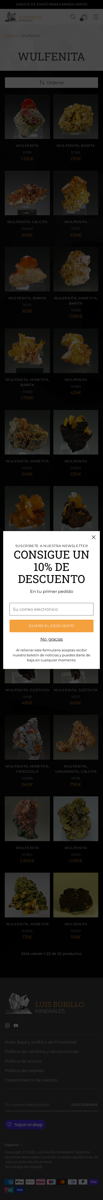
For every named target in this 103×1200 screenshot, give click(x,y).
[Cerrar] (94, 537)
